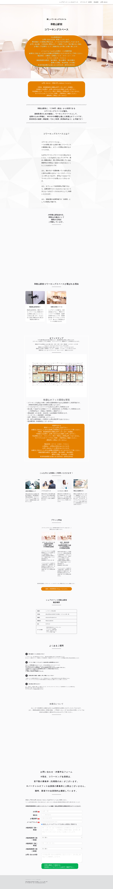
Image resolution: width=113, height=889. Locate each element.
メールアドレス (32, 822)
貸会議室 (96, 2)
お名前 (35, 811)
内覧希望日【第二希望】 (31, 844)
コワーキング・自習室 (86, 2)
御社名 (35, 815)
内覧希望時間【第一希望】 (31, 839)
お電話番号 (33, 818)
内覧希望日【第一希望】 (31, 829)
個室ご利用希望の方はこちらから (56, 589)
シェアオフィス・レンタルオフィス (68, 2)
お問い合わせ (103, 2)
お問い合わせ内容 (31, 854)
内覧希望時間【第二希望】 (31, 850)
